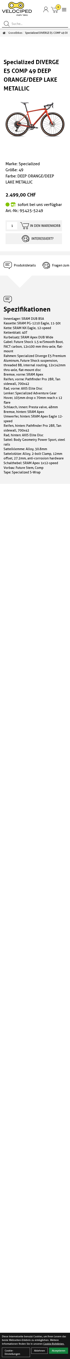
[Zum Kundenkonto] (46, 10)
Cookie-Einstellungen (12, 1352)
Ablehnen (39, 1350)
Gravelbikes (15, 33)
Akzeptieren (58, 1350)
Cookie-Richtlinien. (53, 1343)
